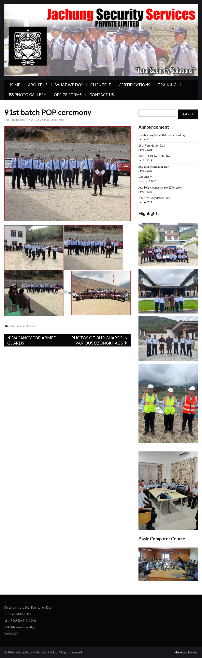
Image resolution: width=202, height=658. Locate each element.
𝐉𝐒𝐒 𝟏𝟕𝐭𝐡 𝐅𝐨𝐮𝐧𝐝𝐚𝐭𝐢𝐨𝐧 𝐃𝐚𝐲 (153, 166)
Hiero (178, 652)
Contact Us (101, 94)
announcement (18, 326)
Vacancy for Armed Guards (32, 340)
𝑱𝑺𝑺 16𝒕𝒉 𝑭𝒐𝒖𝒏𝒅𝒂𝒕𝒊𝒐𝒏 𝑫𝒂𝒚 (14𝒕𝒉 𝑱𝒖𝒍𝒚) (160, 187)
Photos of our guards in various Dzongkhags (99, 340)
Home (14, 84)
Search (188, 114)
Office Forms (68, 94)
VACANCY (145, 177)
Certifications (134, 84)
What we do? (69, 84)
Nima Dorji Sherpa (53, 119)
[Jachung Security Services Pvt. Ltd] (101, 39)
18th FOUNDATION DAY (154, 156)
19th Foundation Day (151, 145)
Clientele (100, 84)
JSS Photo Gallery (27, 94)
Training (167, 84)
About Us (38, 84)
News (32, 326)
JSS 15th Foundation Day (154, 198)
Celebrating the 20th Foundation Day (161, 135)
